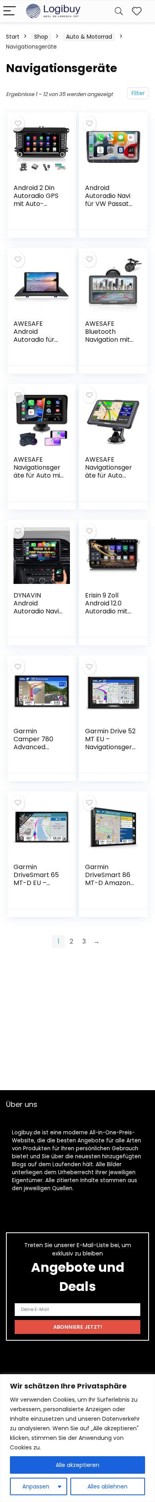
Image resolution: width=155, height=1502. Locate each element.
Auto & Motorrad (89, 37)
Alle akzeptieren (77, 1465)
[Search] (118, 11)
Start (12, 37)
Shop (41, 37)
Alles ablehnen (107, 1486)
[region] (77, 1438)
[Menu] (9, 11)
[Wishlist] (136, 11)
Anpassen (35, 1486)
